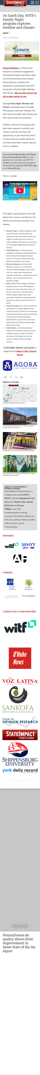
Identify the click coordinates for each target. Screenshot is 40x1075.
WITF (27, 494)
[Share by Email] (16, 377)
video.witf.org (13, 168)
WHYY (8, 498)
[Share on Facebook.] (10, 377)
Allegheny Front (27, 498)
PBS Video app (30, 165)
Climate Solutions (10, 68)
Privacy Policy (25, 780)
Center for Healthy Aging (18, 309)
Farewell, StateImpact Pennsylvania (14, 403)
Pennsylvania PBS (17, 157)
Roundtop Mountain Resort (26, 253)
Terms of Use (14, 780)
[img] (20, 393)
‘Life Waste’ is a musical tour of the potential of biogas (19, 450)
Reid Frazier (20, 502)
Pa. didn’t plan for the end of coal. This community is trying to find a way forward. (18, 426)
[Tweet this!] (5, 377)
